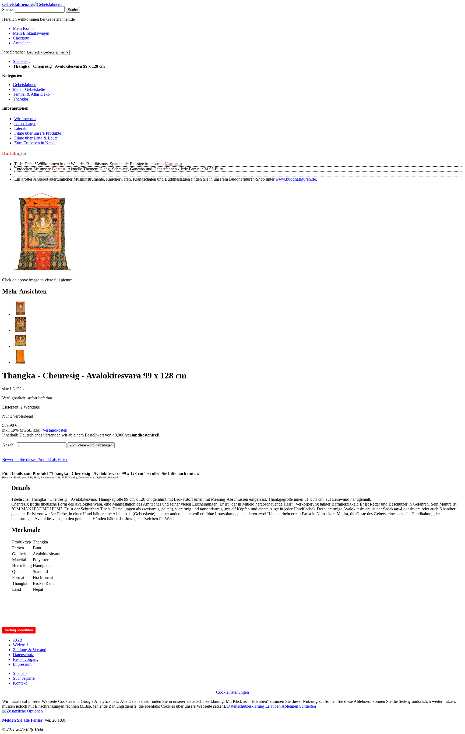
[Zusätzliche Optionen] (22, 711)
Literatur (21, 128)
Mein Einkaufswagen (31, 33)
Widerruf (20, 645)
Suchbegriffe (24, 678)
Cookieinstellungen (232, 692)
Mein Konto (23, 28)
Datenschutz (23, 654)
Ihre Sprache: (13, 52)
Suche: (8, 9)
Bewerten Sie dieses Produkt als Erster (35, 459)
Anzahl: (9, 445)
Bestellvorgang (25, 659)
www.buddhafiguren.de (296, 179)
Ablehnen (289, 706)
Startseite (20, 61)
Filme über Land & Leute (36, 138)
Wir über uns (25, 118)
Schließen (307, 706)
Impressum (22, 664)
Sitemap (20, 673)
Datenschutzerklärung (245, 706)
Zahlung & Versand (29, 649)
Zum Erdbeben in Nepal (34, 143)
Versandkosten (55, 430)
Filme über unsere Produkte (37, 133)
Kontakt (20, 683)
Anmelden (22, 43)
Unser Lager (25, 123)
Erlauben (273, 706)
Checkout (21, 38)
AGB (17, 640)
